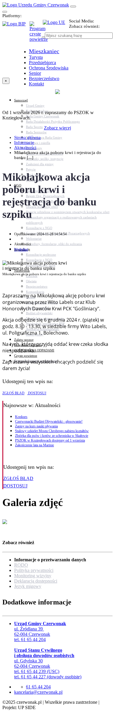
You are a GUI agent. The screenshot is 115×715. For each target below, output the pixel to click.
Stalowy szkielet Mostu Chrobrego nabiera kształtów (52, 431)
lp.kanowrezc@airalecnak (38, 692)
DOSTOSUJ (36, 393)
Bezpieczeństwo (36, 286)
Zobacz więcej (57, 127)
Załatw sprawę (24, 339)
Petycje (31, 169)
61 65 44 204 (38, 686)
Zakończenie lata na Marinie (34, 445)
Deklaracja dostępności (35, 580)
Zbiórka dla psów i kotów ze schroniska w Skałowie (51, 436)
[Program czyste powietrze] (36, 27)
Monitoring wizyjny (32, 575)
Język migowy (27, 586)
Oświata (31, 281)
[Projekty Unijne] (56, 25)
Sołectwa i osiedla (38, 143)
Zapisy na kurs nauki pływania (36, 426)
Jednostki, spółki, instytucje (44, 158)
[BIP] (15, 25)
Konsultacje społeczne (41, 254)
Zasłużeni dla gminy (40, 164)
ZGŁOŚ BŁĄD (13, 393)
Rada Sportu (34, 127)
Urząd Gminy (35, 105)
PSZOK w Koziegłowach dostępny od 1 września (50, 440)
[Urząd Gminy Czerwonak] (35, 4)
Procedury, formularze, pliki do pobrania (54, 244)
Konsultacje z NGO (39, 228)
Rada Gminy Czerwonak (42, 116)
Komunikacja (35, 292)
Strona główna (27, 137)
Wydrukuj (21, 249)
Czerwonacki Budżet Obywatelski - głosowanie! (49, 421)
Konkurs (21, 417)
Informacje (24, 142)
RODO (21, 565)
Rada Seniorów (36, 132)
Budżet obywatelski (39, 313)
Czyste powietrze (25, 355)
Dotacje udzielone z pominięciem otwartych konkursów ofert (67, 212)
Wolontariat (34, 238)
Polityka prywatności (33, 570)
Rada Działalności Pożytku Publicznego (53, 121)
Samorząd (21, 100)
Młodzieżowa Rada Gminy (44, 137)
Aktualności (25, 147)
